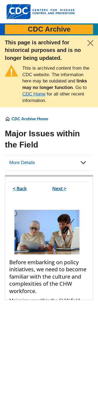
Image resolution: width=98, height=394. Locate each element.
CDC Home (33, 94)
